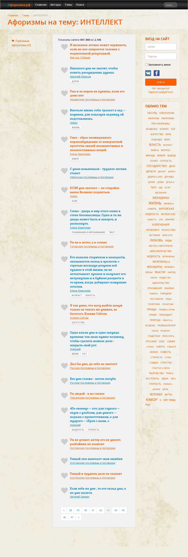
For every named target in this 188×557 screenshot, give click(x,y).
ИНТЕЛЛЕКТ (152, 230)
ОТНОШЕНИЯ (154, 288)
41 (93, 510)
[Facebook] (157, 73)
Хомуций (75, 349)
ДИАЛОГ (162, 171)
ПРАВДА (152, 309)
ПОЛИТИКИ (167, 304)
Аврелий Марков (80, 76)
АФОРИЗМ (153, 118)
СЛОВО (150, 347)
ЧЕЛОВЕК (155, 394)
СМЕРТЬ (160, 346)
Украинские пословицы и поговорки (92, 99)
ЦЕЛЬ (165, 389)
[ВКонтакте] (148, 73)
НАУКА (154, 278)
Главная (40, 4)
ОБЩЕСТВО (165, 278)
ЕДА (160, 187)
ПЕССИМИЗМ (156, 299)
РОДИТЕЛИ (154, 336)
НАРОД (171, 272)
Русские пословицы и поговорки (90, 368)
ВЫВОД (171, 155)
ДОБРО (171, 171)
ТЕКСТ (112, 232)
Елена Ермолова (80, 154)
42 (100, 510)
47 (71, 517)
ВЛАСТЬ (155, 144)
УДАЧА (164, 378)
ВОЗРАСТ (77, 295)
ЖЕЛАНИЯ (161, 193)
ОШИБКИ (169, 288)
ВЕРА (167, 139)
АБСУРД (152, 113)
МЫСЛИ (160, 272)
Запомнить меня (159, 64)
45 (123, 510)
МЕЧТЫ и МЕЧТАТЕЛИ (161, 246)
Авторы (55, 4)
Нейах (73, 122)
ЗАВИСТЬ (152, 219)
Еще (147, 404)
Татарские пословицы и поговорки (92, 246)
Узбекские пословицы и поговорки (91, 177)
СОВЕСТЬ (165, 352)
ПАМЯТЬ (153, 294)
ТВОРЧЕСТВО (156, 373)
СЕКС (162, 341)
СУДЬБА (154, 362)
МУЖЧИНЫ (168, 256)
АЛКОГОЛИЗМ (166, 113)
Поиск (80, 4)
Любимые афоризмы (21, 43)
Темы (68, 4)
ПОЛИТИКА (154, 304)
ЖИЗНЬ (76, 127)
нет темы (169, 399)
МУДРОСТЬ (78, 429)
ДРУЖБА (169, 177)
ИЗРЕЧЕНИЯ (160, 224)
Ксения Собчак (79, 317)
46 (64, 517)
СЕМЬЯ (171, 341)
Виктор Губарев (80, 57)
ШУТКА (168, 394)
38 (70, 510)
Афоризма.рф (19, 5)
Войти (161, 82)
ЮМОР (75, 158)
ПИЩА (168, 299)
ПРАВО (153, 315)
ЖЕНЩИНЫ (160, 197)
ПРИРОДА (155, 320)
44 (115, 510)
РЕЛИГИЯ (165, 331)
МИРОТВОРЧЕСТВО (160, 251)
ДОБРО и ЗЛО (155, 177)
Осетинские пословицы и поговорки (92, 448)
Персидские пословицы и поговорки (92, 397)
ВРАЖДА (150, 155)
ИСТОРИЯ (154, 235)
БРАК (168, 134)
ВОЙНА (155, 150)
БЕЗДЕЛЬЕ (152, 129)
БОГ (173, 129)
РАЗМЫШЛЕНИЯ (167, 325)
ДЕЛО (172, 166)
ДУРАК (75, 81)
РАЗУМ (155, 331)
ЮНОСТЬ (90, 295)
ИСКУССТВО (168, 230)
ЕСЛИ (74, 201)
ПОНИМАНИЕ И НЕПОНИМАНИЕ (88, 232)
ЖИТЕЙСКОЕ (168, 214)
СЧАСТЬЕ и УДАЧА (161, 368)
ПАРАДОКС (166, 293)
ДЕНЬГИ (151, 171)
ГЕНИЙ (154, 161)
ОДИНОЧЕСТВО (160, 283)
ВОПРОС (166, 150)
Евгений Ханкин (79, 496)
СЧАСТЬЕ (166, 362)
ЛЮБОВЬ (156, 240)
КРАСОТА (167, 235)
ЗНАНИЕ (169, 219)
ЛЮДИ (168, 240)
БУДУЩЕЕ (156, 139)
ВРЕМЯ (75, 353)
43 (108, 510)
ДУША (160, 182)
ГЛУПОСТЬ (94, 429)
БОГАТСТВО (78, 322)
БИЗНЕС (164, 129)
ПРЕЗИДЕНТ (165, 315)
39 (78, 510)
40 (85, 510)
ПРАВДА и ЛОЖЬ (167, 309)
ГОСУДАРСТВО (157, 166)
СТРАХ (168, 357)
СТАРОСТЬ (156, 357)
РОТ (84, 353)
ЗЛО (161, 219)
